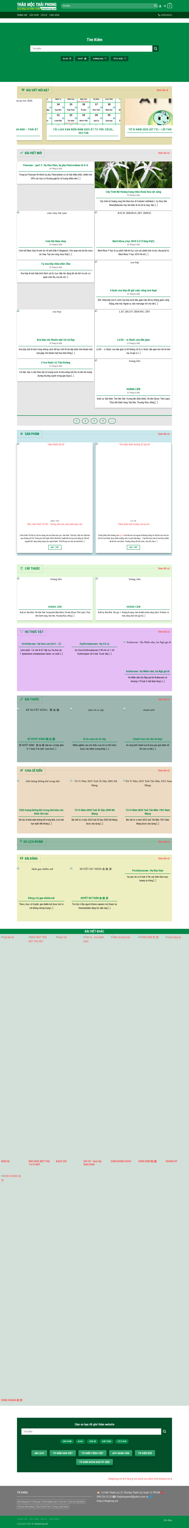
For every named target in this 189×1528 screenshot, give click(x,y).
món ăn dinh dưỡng (26, 1507)
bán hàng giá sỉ (24, 1502)
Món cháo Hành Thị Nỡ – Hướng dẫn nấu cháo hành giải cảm (54, 524)
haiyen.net (155, 1478)
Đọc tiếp (55, 547)
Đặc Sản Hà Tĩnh (43, 1507)
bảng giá (36, 1502)
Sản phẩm (34, 15)
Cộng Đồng (54, 15)
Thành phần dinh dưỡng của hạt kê (133, 524)
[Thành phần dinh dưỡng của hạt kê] (133, 480)
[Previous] (18, 121)
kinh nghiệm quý (50, 1502)
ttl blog (117, 1478)
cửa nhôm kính (140, 1478)
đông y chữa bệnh (60, 1507)
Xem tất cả (162, 90)
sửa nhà (127, 1478)
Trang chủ (22, 15)
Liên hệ (44, 15)
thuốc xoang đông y (172, 1478)
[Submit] (155, 6)
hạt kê (121, 535)
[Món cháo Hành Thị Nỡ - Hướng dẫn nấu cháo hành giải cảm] (55, 480)
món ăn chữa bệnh (76, 1502)
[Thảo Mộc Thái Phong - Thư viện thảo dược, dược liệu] (36, 6)
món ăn (62, 1502)
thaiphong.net (105, 1478)
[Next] (171, 121)
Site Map (167, 1520)
